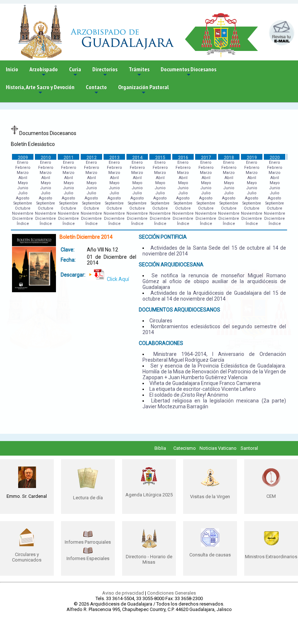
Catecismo (184, 448)
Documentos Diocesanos (188, 72)
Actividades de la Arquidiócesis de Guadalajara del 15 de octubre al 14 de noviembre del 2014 (214, 296)
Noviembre (22, 213)
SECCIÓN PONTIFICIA (163, 237)
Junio (22, 188)
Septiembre (22, 203)
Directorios (104, 72)
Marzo (23, 172)
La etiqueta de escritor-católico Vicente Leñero (202, 389)
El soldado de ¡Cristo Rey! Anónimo (188, 395)
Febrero (23, 167)
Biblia (160, 448)
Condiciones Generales (171, 593)
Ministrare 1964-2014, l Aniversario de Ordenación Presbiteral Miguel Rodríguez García (214, 357)
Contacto (96, 89)
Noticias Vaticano (218, 448)
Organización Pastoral (143, 89)
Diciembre (22, 218)
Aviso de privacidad (123, 593)
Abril (23, 177)
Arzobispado (43, 72)
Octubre (23, 208)
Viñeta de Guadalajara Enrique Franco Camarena (205, 383)
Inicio (12, 69)
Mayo (23, 182)
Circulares (160, 321)
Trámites (139, 72)
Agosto (22, 198)
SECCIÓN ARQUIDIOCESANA (171, 264)
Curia (75, 72)
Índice (23, 223)
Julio (23, 193)
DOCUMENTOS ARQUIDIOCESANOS (179, 310)
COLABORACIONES (161, 343)
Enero (22, 162)
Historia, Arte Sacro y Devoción (40, 89)
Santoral (249, 448)
